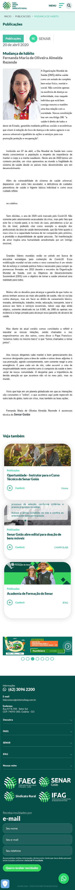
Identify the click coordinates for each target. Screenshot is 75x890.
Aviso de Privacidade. (34, 860)
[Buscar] (69, 5)
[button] (68, 646)
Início (7, 16)
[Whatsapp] (63, 878)
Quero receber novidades (22, 868)
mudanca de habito (46, 16)
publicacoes (23, 16)
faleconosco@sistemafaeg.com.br (19, 699)
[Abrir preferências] (5, 883)
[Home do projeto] (15, 5)
